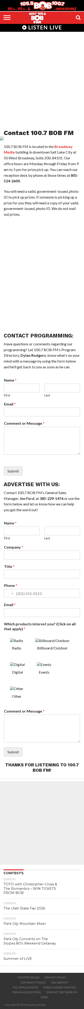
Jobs (44, 997)
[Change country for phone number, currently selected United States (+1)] (9, 593)
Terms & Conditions (26, 992)
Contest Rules (28, 977)
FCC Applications (25, 987)
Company (13, 547)
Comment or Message (24, 423)
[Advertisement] (42, 77)
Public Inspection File (59, 987)
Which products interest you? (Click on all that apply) (40, 626)
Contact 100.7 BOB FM (61, 992)
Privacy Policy (55, 977)
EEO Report (59, 982)
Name (10, 380)
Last (47, 395)
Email (10, 404)
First (7, 395)
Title (9, 566)
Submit (13, 471)
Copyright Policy (33, 982)
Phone (10, 585)
